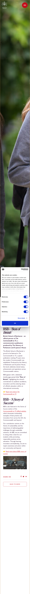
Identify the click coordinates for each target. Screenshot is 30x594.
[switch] (26, 302)
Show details (21, 318)
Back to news (15, 484)
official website (14, 411)
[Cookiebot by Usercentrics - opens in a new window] (21, 269)
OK (15, 323)
